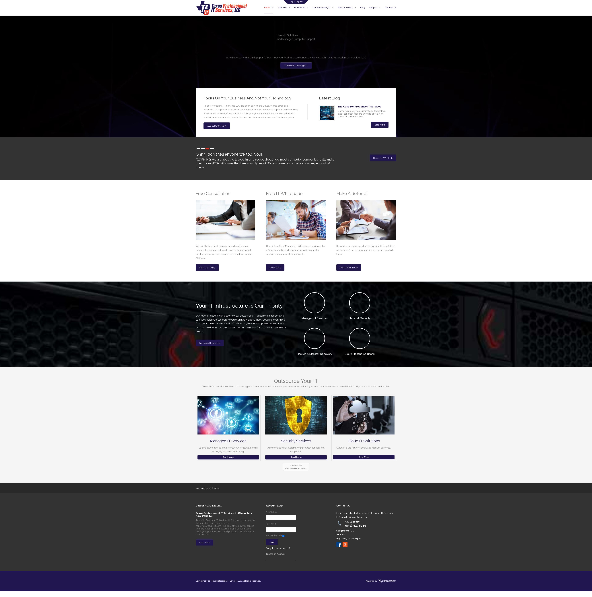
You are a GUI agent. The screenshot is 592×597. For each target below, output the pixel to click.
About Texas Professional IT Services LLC (376, 160)
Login (292, 2)
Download (275, 267)
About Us (282, 7)
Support (373, 7)
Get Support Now (216, 125)
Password (271, 524)
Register (299, 2)
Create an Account (275, 554)
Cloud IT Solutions (364, 441)
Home (267, 7)
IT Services (300, 7)
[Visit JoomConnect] (380, 580)
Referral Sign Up (349, 267)
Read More (379, 125)
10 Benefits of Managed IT (296, 65)
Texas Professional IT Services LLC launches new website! (224, 514)
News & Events (345, 7)
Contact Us (390, 7)
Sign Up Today (207, 267)
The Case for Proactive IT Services (359, 106)
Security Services (296, 441)
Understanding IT (322, 7)
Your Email (271, 512)
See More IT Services (209, 343)
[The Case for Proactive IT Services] (327, 113)
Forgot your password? (278, 548)
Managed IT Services (228, 441)
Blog (362, 7)
